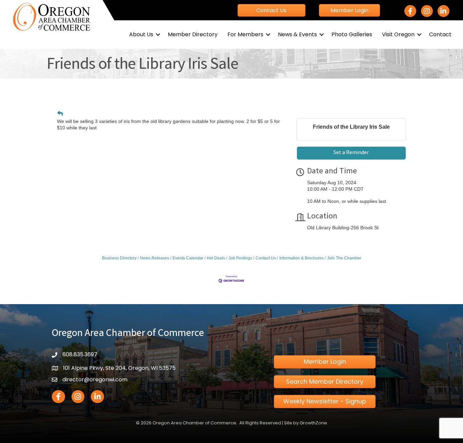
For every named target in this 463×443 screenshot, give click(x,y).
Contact (440, 34)
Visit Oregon (398, 34)
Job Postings (240, 258)
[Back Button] (60, 114)
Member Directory (193, 34)
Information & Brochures (301, 258)
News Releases (154, 258)
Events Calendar (188, 258)
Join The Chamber (344, 258)
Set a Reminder (351, 153)
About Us (141, 34)
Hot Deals (216, 258)
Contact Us (266, 258)
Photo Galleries (351, 34)
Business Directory (119, 258)
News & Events (297, 34)
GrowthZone (313, 423)
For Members (245, 34)
